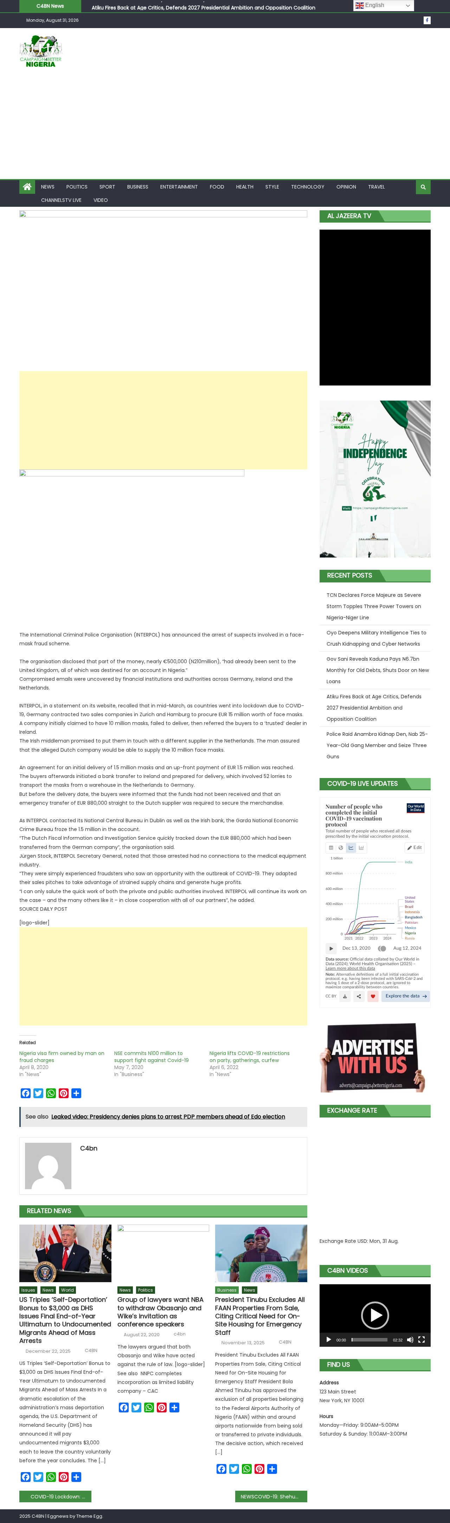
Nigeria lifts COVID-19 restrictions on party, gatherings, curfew (250, 1057)
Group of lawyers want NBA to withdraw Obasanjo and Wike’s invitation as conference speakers (160, 1311)
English (374, 5)
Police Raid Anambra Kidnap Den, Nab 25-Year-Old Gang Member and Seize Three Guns (377, 745)
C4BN (91, 1350)
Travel (376, 186)
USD (362, 1241)
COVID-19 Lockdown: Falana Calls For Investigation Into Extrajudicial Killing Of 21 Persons (61, 1496)
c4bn (88, 1148)
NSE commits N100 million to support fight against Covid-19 (151, 1057)
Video (101, 200)
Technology (307, 186)
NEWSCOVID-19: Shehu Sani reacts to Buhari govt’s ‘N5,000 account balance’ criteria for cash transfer (274, 1496)
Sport (107, 186)
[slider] (369, 1339)
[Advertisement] (225, 126)
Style (272, 186)
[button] (375, 1315)
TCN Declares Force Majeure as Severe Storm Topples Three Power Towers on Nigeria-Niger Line (374, 606)
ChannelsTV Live (61, 200)
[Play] (328, 1339)
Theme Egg (89, 1516)
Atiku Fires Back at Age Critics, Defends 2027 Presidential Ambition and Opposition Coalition (203, 5)
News (47, 186)
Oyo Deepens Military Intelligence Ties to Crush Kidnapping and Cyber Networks (376, 638)
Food (217, 186)
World (67, 1290)
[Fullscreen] (421, 1339)
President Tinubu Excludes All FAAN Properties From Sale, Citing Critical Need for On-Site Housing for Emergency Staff (260, 1316)
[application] (375, 1315)
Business (137, 186)
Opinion (346, 186)
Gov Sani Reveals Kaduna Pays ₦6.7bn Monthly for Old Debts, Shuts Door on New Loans (378, 670)
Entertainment (179, 186)
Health (244, 186)
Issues (28, 1290)
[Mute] (410, 1339)
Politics (77, 186)
